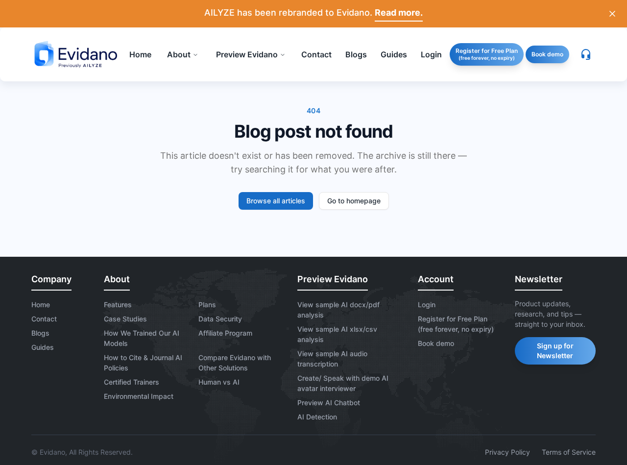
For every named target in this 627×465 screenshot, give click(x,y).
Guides (42, 347)
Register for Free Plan (487, 54)
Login (426, 304)
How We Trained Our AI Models (141, 338)
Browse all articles (275, 200)
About (179, 54)
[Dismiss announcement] (612, 14)
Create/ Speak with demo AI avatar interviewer (342, 383)
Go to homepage (354, 200)
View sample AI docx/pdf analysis (338, 309)
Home (40, 304)
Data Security (220, 319)
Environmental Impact (138, 396)
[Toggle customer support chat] (586, 54)
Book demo (547, 54)
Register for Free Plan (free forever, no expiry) (456, 324)
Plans (207, 304)
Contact (44, 319)
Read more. (399, 12)
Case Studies (125, 319)
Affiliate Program (225, 333)
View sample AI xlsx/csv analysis (337, 334)
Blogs (40, 333)
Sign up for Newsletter (555, 351)
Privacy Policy (507, 452)
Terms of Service (569, 452)
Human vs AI (219, 382)
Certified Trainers (131, 382)
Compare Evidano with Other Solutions (234, 362)
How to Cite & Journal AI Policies (143, 362)
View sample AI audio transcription (332, 358)
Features (118, 304)
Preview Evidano (247, 54)
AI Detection (317, 417)
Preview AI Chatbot (328, 402)
